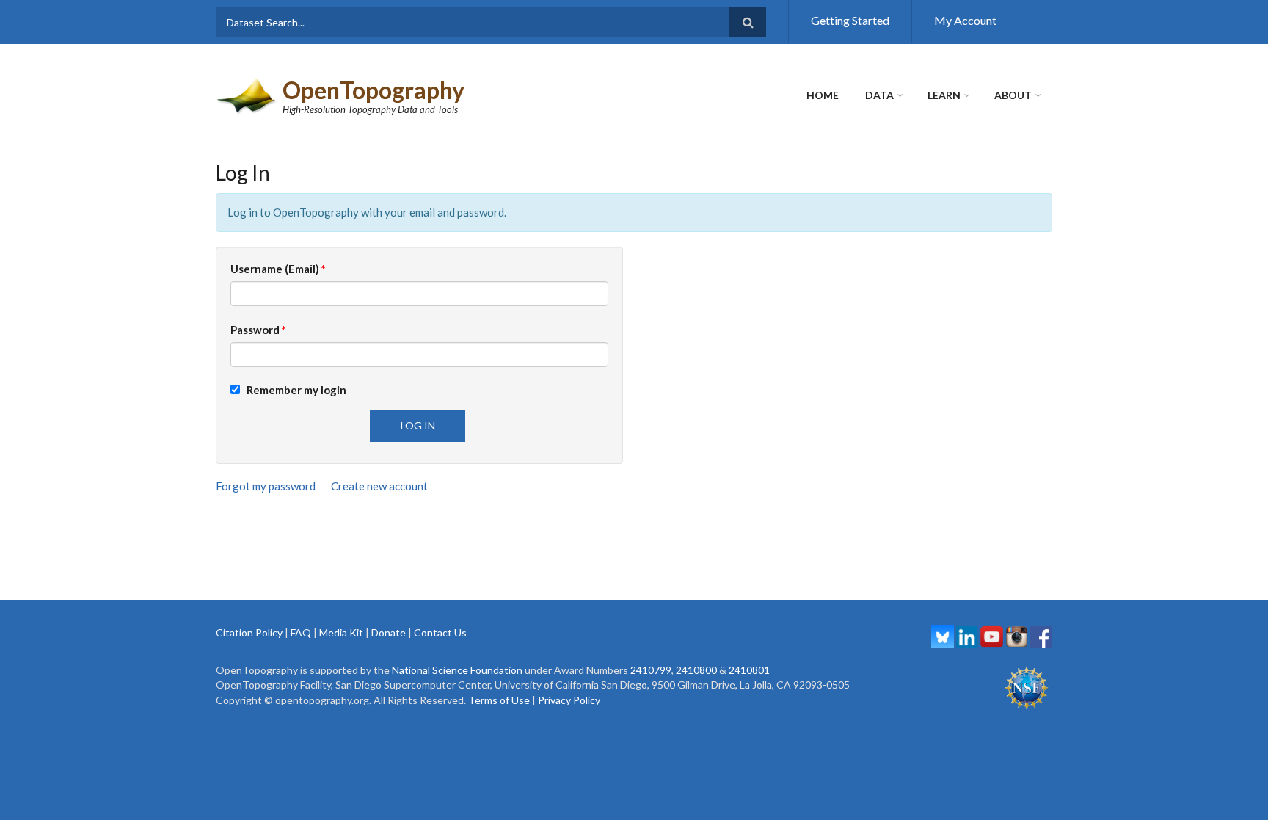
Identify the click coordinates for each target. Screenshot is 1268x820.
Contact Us (440, 632)
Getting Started (850, 20)
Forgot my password (266, 486)
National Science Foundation (457, 670)
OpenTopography (373, 90)
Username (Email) (278, 268)
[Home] (247, 94)
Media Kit (341, 632)
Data (879, 95)
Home (822, 95)
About (1013, 95)
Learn (944, 95)
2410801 (749, 670)
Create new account (379, 486)
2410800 (696, 670)
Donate (388, 632)
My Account (965, 20)
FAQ (301, 632)
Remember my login (293, 389)
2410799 (650, 670)
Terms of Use (499, 700)
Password (258, 329)
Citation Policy (249, 632)
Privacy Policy (569, 700)
